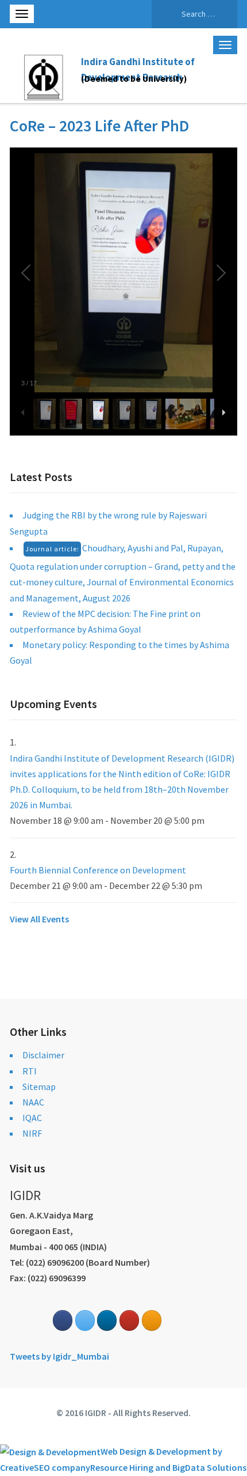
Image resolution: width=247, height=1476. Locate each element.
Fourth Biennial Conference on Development (98, 870)
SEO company (62, 1467)
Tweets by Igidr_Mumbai (59, 1356)
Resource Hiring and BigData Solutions (168, 1467)
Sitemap (39, 1086)
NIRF (32, 1133)
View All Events (39, 919)
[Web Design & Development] (50, 1451)
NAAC (33, 1102)
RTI (29, 1071)
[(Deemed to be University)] (45, 75)
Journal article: (52, 548)
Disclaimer (43, 1055)
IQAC (32, 1117)
